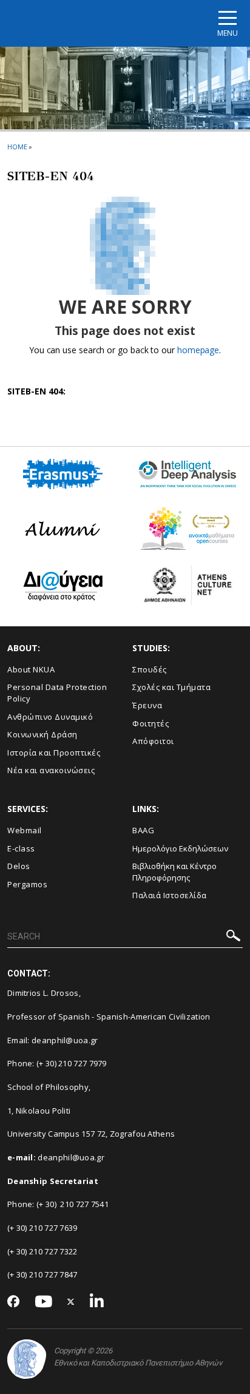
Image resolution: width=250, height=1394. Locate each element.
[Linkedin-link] (97, 1302)
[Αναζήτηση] (233, 937)
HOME (17, 146)
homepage (198, 350)
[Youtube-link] (44, 1302)
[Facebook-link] (13, 1302)
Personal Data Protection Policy (57, 693)
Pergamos (27, 884)
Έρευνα (147, 705)
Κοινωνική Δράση (42, 734)
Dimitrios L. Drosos (43, 992)
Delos (18, 866)
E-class (21, 848)
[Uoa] (26, 1359)
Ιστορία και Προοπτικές (53, 752)
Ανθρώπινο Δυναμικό (50, 716)
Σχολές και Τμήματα (171, 687)
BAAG (143, 830)
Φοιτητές (150, 723)
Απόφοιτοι (153, 741)
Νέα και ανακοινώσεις (51, 770)
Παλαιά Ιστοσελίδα (169, 895)
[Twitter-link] (71, 1302)
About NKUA (31, 669)
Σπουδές (149, 669)
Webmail (24, 830)
